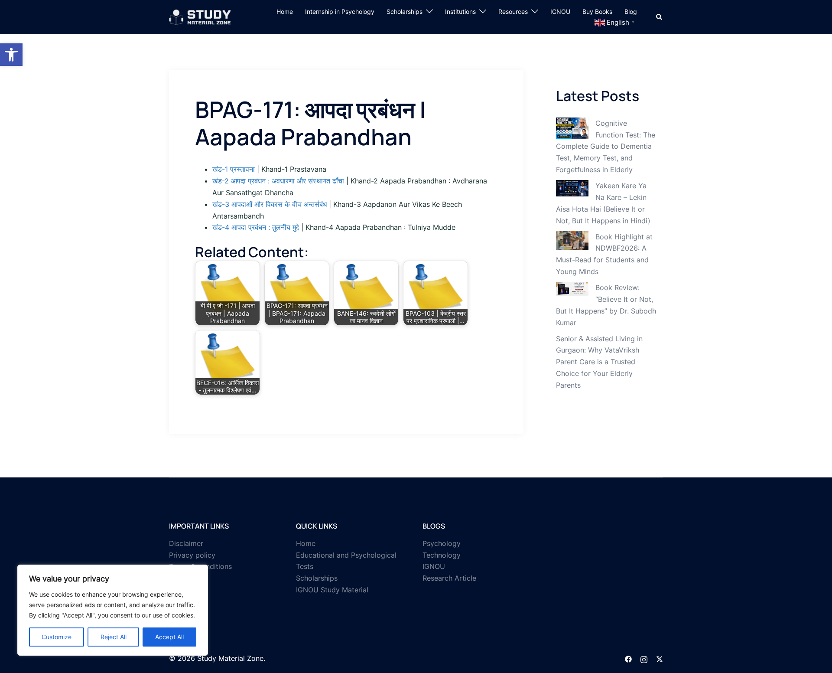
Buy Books (597, 11)
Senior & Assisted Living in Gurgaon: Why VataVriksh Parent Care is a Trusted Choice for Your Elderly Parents (599, 362)
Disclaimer (186, 543)
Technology (441, 555)
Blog (630, 11)
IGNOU (560, 11)
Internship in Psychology (339, 11)
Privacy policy (192, 555)
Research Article (449, 578)
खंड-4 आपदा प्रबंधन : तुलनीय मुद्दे (255, 227)
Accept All (169, 636)
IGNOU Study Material (332, 589)
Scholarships (404, 11)
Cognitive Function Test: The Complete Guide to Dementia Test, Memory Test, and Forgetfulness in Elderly (605, 146)
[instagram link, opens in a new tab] (643, 658)
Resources (513, 11)
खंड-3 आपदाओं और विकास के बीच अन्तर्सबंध (269, 204)
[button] (11, 54)
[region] (112, 610)
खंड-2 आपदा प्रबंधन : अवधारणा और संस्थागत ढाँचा (278, 180)
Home (284, 11)
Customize (57, 636)
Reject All (114, 636)
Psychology (441, 543)
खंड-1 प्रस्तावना (233, 169)
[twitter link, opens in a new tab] (659, 658)
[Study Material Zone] (200, 16)
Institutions (460, 11)
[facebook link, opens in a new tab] (628, 658)
